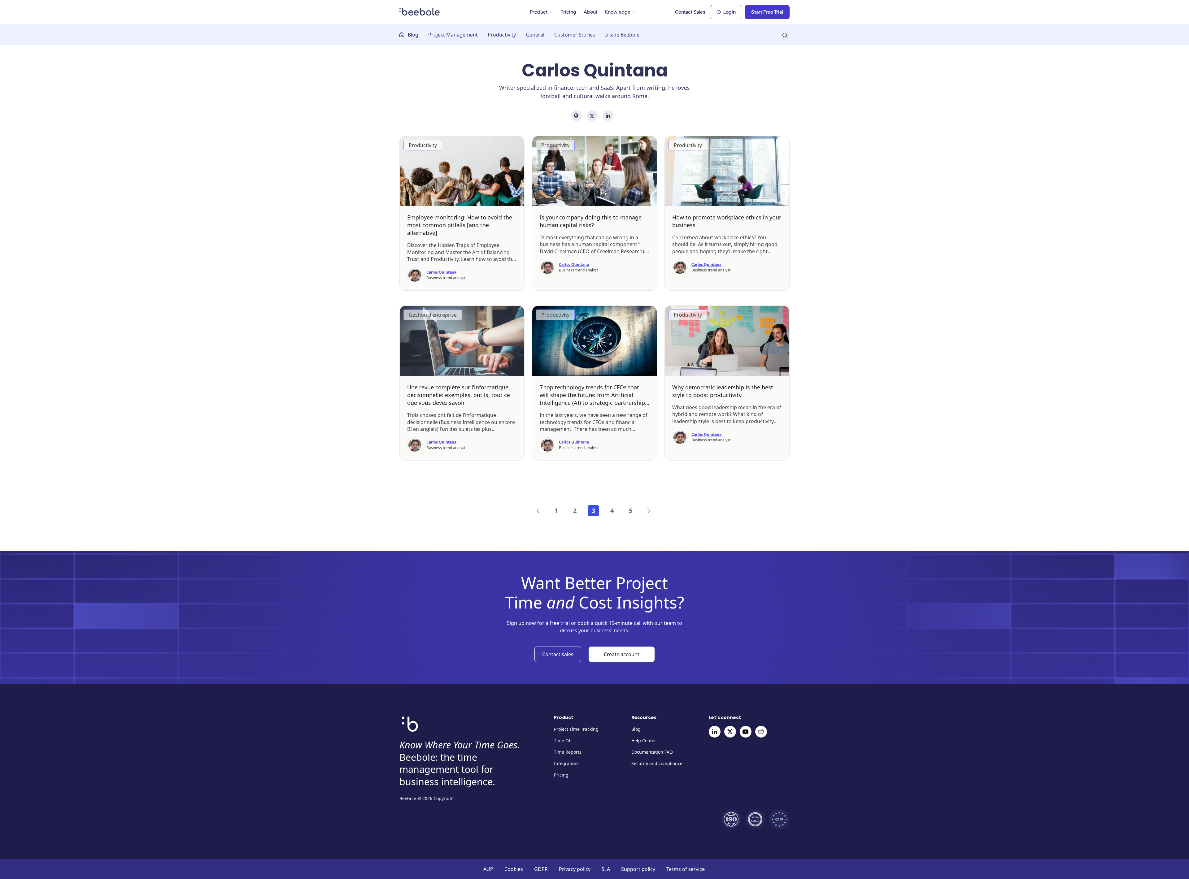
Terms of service (685, 869)
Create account (621, 654)
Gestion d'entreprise (433, 314)
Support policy (638, 869)
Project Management (453, 34)
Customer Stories (574, 34)
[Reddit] (761, 732)
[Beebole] (419, 11)
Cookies (513, 869)
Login (729, 12)
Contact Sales (690, 12)
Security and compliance (656, 763)
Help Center (643, 740)
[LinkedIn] (715, 732)
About (590, 12)
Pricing (568, 12)
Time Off (563, 740)
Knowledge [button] (617, 12)
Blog (413, 34)
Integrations (567, 763)
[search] (782, 35)
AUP (488, 869)
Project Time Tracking (576, 729)
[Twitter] (730, 732)
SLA (606, 869)
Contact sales (557, 654)
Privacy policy (574, 869)
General (535, 34)
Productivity (502, 34)
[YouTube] (745, 732)
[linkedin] (608, 115)
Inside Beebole (622, 34)
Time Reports (567, 752)
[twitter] (592, 115)
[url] (576, 115)
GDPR (541, 869)
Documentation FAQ (652, 752)
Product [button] (538, 12)
